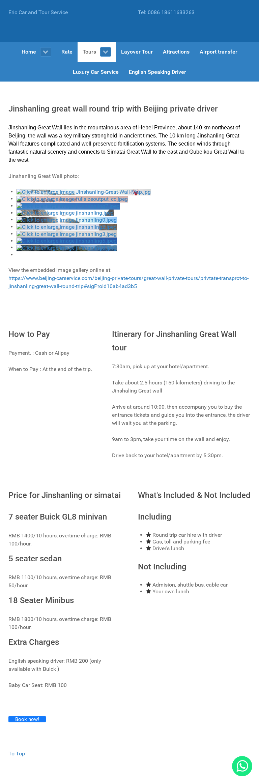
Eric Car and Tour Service (38, 12)
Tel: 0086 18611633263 (166, 12)
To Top (16, 753)
